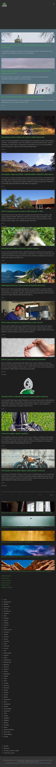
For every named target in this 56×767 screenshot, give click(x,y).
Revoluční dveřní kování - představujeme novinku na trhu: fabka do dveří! (27, 513)
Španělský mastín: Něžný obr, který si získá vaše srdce (22, 137)
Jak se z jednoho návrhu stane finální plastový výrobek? (23, 359)
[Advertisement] (28, 17)
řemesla (3, 334)
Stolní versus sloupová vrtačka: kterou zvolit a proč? (22, 322)
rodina (2, 223)
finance (3, 81)
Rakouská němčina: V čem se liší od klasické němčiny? (23, 285)
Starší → (52, 495)
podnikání (3, 371)
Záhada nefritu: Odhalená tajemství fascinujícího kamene (24, 397)
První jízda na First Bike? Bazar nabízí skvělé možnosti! (23, 471)
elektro (3, 56)
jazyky (2, 297)
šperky (2, 186)
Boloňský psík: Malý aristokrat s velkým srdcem (20, 248)
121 (40, 495)
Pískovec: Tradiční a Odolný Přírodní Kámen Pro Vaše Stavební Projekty (26, 571)
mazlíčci (3, 149)
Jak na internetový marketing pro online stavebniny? (22, 97)
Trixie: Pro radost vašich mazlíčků (14, 434)
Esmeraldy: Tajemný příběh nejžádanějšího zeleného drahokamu (27, 174)
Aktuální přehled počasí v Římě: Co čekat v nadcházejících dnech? (24, 557)
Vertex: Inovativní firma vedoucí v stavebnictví (17, 542)
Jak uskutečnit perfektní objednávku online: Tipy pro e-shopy (22, 527)
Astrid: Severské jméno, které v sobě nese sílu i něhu (22, 211)
